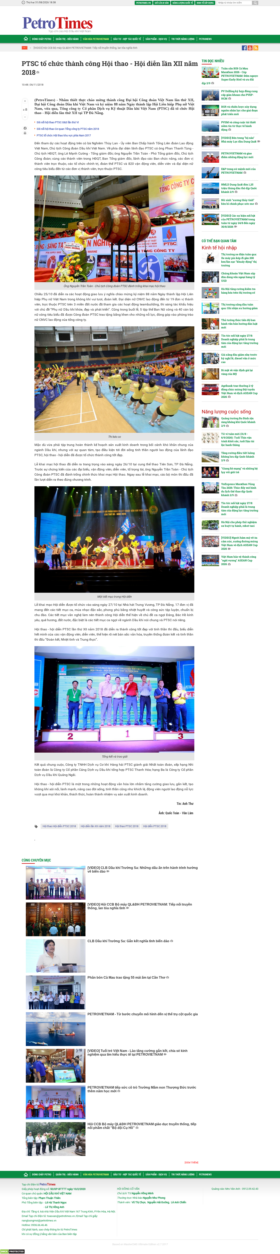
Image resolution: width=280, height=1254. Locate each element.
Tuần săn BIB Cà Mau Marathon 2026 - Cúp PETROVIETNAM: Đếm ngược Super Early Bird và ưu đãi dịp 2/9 (230, 76)
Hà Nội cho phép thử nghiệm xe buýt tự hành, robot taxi (239, 524)
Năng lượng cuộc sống (226, 412)
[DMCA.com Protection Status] (12, 1251)
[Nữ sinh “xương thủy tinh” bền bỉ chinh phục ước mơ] (210, 203)
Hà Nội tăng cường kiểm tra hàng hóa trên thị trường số (238, 290)
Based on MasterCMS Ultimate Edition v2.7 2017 (140, 1244)
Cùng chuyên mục (36, 860)
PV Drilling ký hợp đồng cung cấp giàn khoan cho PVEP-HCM (239, 94)
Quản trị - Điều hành (67, 39)
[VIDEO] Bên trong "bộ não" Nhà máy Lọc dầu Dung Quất (238, 139)
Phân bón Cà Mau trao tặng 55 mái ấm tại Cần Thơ (126, 977)
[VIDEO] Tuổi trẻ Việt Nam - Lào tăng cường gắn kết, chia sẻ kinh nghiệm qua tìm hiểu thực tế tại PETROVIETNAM (138, 1052)
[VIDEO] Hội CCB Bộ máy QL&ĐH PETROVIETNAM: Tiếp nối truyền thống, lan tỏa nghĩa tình (70, 47)
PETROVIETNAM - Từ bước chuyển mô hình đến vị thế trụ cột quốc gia (143, 1014)
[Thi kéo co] (114, 379)
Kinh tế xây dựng (205, 2)
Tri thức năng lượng (183, 39)
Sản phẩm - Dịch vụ (156, 39)
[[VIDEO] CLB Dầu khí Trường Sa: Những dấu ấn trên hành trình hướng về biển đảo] (55, 883)
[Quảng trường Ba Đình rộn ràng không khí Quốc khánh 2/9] (210, 422)
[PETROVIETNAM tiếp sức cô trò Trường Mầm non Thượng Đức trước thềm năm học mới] (55, 1102)
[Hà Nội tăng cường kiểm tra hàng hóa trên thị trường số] (210, 292)
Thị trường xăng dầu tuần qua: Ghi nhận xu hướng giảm (239, 306)
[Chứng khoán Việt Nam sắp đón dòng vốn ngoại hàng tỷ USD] (210, 277)
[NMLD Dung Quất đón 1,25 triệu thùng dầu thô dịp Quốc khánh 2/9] (210, 188)
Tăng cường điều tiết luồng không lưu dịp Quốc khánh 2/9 (238, 456)
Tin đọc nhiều (213, 60)
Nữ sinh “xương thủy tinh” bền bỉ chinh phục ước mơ (237, 202)
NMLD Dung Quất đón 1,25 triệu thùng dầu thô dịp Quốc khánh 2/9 (239, 188)
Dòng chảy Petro (41, 39)
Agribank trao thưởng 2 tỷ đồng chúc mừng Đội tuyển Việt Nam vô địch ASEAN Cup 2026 (239, 391)
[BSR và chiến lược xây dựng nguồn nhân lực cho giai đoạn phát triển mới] (210, 110)
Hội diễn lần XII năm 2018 (95, 826)
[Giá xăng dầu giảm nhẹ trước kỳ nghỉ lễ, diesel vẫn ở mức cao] (210, 358)
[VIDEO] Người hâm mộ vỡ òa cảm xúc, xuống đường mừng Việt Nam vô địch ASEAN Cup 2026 (239, 543)
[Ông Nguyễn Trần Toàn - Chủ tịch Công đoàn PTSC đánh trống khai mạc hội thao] (114, 228)
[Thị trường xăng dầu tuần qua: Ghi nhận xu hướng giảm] (210, 308)
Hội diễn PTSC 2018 (154, 826)
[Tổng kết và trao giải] (114, 699)
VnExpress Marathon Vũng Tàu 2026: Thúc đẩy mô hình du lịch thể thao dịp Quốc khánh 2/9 (238, 489)
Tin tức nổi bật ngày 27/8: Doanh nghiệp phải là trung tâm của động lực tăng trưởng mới (239, 341)
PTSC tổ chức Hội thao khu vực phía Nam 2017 (64, 135)
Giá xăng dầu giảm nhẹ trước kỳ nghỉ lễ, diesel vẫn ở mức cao (239, 358)
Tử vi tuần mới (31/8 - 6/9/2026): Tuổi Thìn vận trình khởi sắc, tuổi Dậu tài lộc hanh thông (237, 439)
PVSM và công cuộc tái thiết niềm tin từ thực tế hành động (238, 125)
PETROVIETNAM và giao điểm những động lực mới (237, 155)
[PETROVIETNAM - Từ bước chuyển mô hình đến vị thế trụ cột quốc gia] (55, 1029)
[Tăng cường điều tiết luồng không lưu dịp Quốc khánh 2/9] (210, 456)
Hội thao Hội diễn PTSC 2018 (59, 826)
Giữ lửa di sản (162, 2)
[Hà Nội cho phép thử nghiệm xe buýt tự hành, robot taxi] (210, 525)
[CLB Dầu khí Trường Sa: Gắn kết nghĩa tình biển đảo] (55, 956)
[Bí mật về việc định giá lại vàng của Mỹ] (210, 374)
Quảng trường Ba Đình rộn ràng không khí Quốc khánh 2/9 (238, 421)
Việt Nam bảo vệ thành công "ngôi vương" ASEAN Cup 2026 (238, 560)
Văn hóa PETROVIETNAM (96, 39)
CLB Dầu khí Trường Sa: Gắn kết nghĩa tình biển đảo (128, 941)
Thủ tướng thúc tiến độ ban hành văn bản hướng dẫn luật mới (239, 323)
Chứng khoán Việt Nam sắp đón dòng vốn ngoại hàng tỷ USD (238, 277)
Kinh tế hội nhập (219, 248)
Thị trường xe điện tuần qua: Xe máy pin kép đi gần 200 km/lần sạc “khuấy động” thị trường (239, 259)
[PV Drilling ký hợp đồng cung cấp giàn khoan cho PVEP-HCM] (210, 95)
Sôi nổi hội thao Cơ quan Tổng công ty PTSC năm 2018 (68, 128)
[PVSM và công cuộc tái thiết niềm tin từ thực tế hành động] (210, 126)
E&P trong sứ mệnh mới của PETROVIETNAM (238, 170)
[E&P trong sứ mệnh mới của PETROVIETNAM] (210, 172)
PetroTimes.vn (143, 2)
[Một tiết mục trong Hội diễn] (114, 539)
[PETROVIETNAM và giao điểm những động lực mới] (210, 157)
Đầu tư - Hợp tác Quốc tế (127, 39)
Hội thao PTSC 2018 (126, 826)
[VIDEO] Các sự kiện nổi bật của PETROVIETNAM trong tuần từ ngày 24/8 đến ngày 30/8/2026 (238, 221)
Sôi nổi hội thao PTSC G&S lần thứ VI (58, 122)
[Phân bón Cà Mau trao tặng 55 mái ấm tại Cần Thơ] (55, 992)
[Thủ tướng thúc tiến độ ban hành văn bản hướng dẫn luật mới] (210, 323)
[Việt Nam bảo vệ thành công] (210, 560)
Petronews (205, 39)
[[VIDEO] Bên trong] (210, 141)
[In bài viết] (25, 133)
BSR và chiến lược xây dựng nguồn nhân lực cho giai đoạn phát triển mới (239, 110)
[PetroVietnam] (57, 24)
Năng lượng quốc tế (183, 2)
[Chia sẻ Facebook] (25, 128)
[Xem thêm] (191, 1162)
